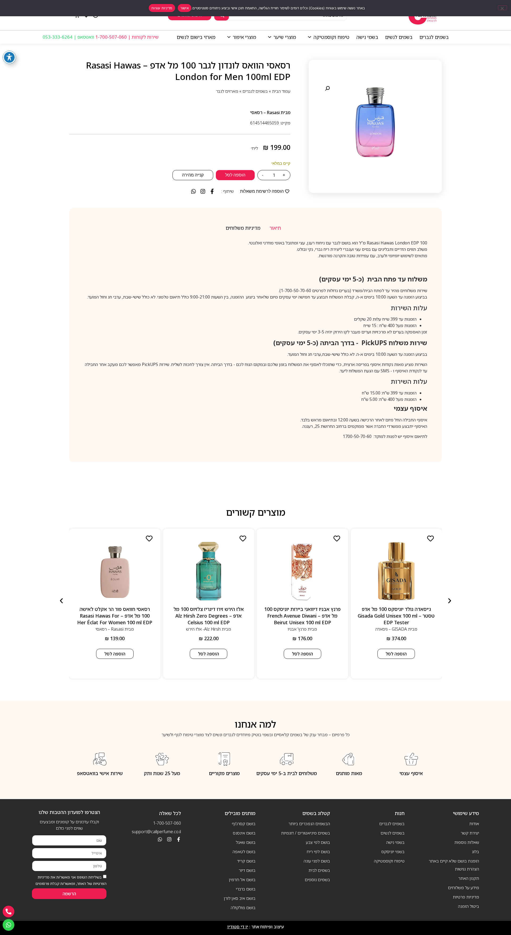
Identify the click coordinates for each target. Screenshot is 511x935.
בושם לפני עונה (317, 861)
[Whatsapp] (160, 839)
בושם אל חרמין (242, 879)
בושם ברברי (246, 889)
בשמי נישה (367, 37)
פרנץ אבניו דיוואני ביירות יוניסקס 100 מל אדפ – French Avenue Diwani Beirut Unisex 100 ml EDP (302, 616)
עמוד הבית (281, 91)
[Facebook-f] (178, 839)
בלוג (475, 851)
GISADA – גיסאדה (391, 629)
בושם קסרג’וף (244, 823)
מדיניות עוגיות (161, 8)
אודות (474, 823)
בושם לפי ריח (318, 851)
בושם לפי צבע (318, 842)
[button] (327, 88)
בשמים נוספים (317, 879)
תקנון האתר (468, 878)
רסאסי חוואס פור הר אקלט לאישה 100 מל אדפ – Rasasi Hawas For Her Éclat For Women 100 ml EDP (114, 616)
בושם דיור (247, 870)
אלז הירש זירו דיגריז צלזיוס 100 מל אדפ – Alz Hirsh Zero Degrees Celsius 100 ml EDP (209, 616)
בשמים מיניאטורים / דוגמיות (305, 833)
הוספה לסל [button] (396, 654)
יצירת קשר (470, 833)
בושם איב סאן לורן (240, 898)
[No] (502, 7)
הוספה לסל (235, 175)
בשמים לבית (319, 870)
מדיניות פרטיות (466, 897)
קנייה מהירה (193, 175)
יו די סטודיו (237, 927)
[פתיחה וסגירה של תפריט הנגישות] (9, 57)
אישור (184, 8)
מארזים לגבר (227, 91)
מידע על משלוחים (463, 887)
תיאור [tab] (275, 228)
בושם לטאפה (244, 851)
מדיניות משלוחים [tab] (243, 228)
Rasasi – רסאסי (265, 112)
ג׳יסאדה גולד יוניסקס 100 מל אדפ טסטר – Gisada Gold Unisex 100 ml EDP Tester (396, 616)
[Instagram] (169, 839)
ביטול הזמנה (468, 906)
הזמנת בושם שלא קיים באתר (454, 861)
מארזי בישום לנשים (196, 37)
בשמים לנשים (399, 37)
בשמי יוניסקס (393, 851)
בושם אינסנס (244, 833)
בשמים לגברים (434, 37)
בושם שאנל (246, 842)
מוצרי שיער (285, 37)
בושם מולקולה (243, 907)
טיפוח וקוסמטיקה (331, 37)
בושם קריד (246, 861)
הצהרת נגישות (467, 869)
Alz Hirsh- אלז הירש (203, 629)
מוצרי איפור (244, 37)
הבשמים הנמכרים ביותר (309, 823)
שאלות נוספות (466, 842)
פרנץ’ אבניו (297, 629)
